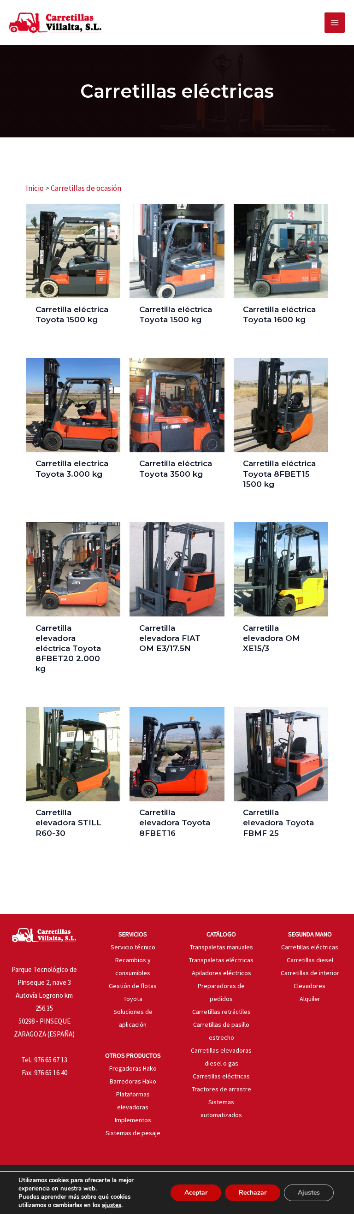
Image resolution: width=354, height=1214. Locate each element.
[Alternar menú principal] (334, 22)
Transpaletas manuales (221, 947)
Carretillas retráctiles (221, 1011)
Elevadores (309, 986)
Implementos (133, 1120)
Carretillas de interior (310, 973)
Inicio (35, 188)
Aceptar (195, 1192)
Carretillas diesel (310, 960)
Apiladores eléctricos (221, 973)
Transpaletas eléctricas (221, 960)
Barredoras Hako (133, 1081)
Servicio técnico (133, 947)
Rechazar (252, 1192)
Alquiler (310, 999)
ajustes (111, 1205)
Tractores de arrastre (221, 1089)
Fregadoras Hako (133, 1068)
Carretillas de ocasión (86, 188)
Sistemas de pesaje (133, 1133)
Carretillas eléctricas (221, 1076)
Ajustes (309, 1192)
